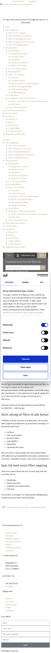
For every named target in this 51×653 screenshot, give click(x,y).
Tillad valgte (25, 367)
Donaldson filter (17, 57)
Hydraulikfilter (14, 51)
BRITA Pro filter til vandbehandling (25, 83)
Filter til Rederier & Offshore (19, 36)
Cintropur (15, 78)
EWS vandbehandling (19, 89)
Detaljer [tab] (25, 282)
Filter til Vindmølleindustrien (19, 39)
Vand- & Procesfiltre (16, 75)
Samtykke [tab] (9, 282)
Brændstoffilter (14, 72)
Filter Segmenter (12, 30)
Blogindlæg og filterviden (15, 134)
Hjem (7, 27)
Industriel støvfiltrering (17, 107)
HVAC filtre (15, 104)
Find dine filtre (11, 113)
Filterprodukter (11, 48)
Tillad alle (25, 359)
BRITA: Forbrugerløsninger (22, 86)
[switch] (44, 333)
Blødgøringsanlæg (18, 92)
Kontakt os (9, 116)
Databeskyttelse (15, 131)
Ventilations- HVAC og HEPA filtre (22, 98)
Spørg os (11, 122)
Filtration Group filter (19, 63)
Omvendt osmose (18, 80)
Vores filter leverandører (15, 110)
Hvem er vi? (12, 119)
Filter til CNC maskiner (17, 33)
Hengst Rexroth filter (19, 54)
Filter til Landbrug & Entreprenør (21, 42)
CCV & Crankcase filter (17, 69)
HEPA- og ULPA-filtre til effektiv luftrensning (29, 101)
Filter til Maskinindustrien (18, 45)
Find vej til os (13, 125)
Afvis (25, 375)
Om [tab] (41, 282)
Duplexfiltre (15, 60)
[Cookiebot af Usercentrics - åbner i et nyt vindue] (37, 275)
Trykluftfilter (13, 95)
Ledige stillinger (14, 128)
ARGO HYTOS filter (19, 66)
